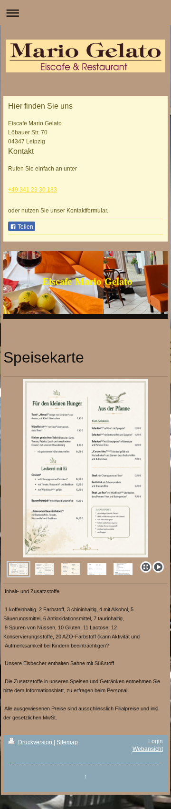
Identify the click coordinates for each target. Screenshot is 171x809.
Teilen (24, 226)
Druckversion (35, 742)
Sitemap (67, 742)
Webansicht (148, 749)
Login (155, 741)
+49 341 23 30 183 (32, 189)
